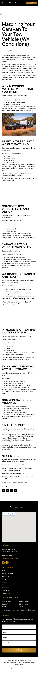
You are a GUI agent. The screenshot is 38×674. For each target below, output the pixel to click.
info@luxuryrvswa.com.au (10, 558)
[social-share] (3, 490)
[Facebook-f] (3, 562)
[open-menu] (2, 3)
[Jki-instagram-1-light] (7, 562)
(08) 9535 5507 (7, 555)
